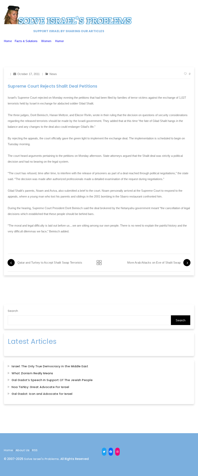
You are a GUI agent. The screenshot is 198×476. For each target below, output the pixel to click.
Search (13, 311)
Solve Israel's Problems (41, 459)
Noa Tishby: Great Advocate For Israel (40, 387)
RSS (35, 450)
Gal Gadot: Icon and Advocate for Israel (42, 394)
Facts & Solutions (26, 41)
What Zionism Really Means (32, 373)
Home (8, 41)
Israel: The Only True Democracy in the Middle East (50, 366)
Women (46, 41)
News (53, 74)
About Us (23, 450)
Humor (59, 41)
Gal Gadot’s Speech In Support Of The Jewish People (52, 380)
